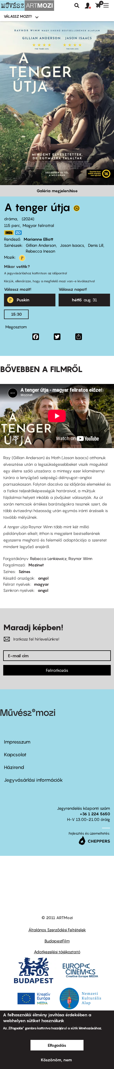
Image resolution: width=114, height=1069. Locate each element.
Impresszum (17, 742)
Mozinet (36, 564)
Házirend (14, 767)
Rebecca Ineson (40, 251)
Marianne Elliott (38, 239)
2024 (28, 218)
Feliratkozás (57, 670)
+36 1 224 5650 (95, 813)
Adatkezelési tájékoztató (57, 951)
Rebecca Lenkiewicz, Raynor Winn (61, 558)
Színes (24, 571)
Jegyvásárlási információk (33, 780)
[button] (90, 5)
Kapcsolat (15, 754)
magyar (41, 584)
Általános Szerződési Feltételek (57, 929)
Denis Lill (95, 245)
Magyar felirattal (38, 225)
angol (43, 578)
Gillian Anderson (41, 245)
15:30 (16, 314)
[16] (76, 209)
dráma (10, 218)
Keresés (77, 5)
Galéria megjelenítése (57, 190)
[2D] (20, 232)
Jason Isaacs (72, 245)
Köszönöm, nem (56, 1059)
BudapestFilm (57, 940)
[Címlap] (27, 5)
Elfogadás (57, 1045)
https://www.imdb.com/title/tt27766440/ (9, 232)
